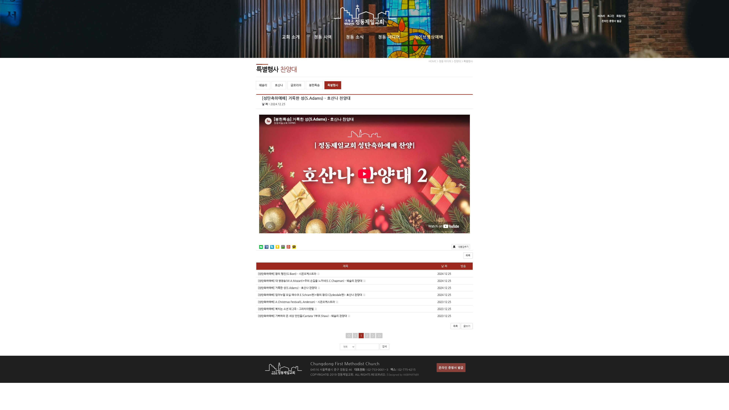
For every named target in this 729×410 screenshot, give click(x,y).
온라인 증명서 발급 (611, 21)
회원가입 (621, 15)
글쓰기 (466, 326)
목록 (468, 255)
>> (379, 335)
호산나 (279, 85)
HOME (601, 15)
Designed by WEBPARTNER (403, 374)
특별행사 (332, 85)
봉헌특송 (314, 85)
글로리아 (296, 85)
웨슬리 (263, 85)
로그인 (610, 15)
